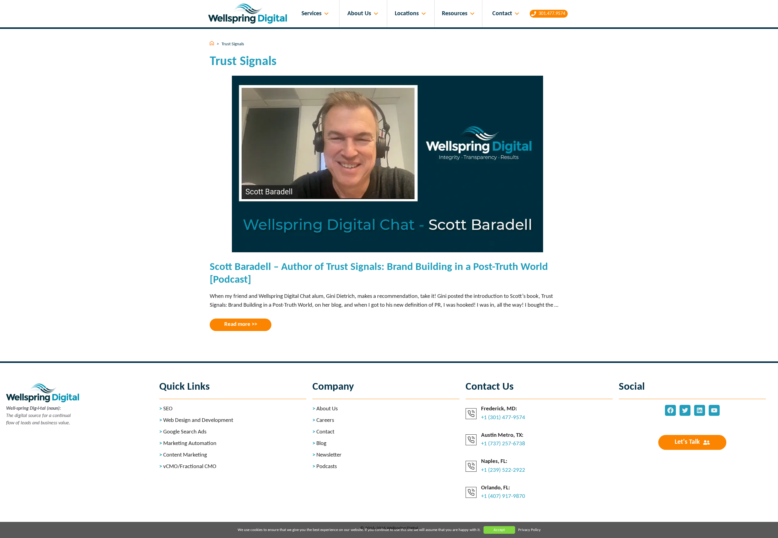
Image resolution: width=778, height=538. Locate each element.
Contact (502, 14)
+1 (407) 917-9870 (503, 496)
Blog (321, 444)
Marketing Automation (189, 444)
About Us (359, 14)
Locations (407, 14)
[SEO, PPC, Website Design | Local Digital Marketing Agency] (249, 14)
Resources (454, 14)
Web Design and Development (198, 420)
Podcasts (326, 467)
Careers (325, 420)
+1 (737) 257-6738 (503, 444)
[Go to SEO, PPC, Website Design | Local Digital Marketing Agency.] (212, 44)
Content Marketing (185, 455)
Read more (237, 324)
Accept (499, 530)
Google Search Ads (184, 432)
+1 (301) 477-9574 (503, 418)
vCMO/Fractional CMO (189, 467)
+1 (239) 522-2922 (503, 470)
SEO (168, 409)
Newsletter (329, 455)
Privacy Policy (529, 530)
